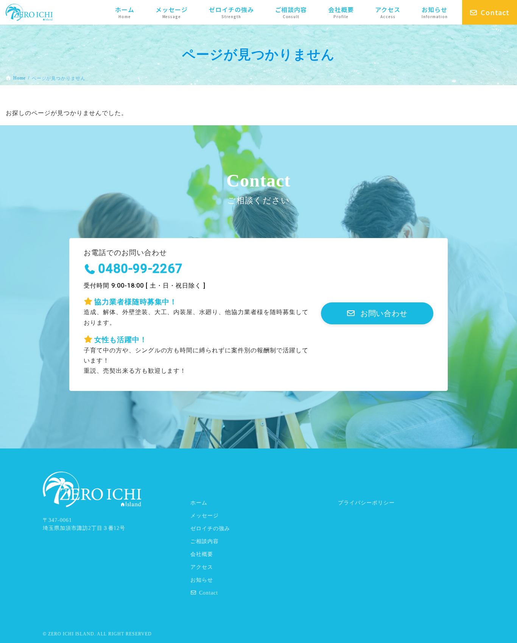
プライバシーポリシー (366, 503)
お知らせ (201, 580)
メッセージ (204, 515)
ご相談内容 (204, 541)
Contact (208, 593)
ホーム (198, 503)
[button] (377, 313)
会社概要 (201, 554)
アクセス (201, 567)
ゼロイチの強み (210, 528)
